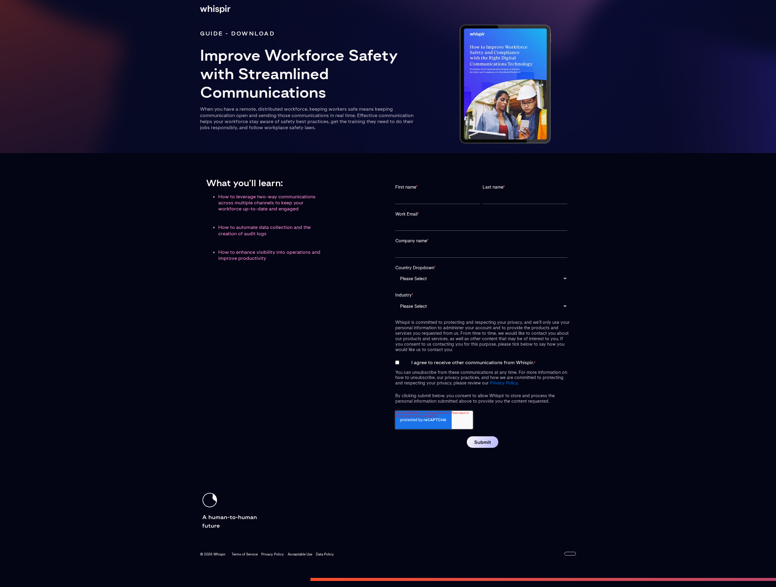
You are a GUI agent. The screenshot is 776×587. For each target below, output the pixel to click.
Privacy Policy (503, 382)
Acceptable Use (300, 554)
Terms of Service (245, 554)
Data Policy (325, 554)
